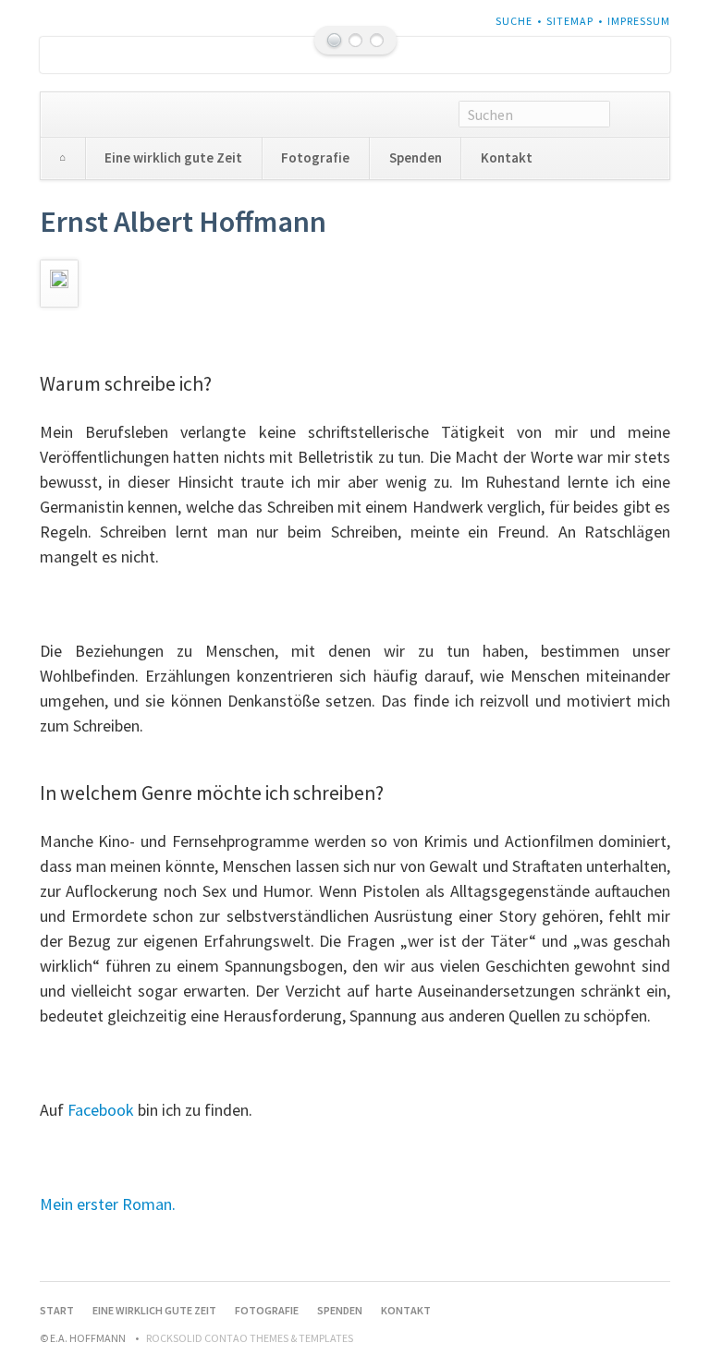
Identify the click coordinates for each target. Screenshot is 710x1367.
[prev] (80, 54)
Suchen (639, 114)
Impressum (638, 21)
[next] (629, 54)
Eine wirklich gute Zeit (173, 157)
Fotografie (315, 157)
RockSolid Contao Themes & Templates (249, 1338)
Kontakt (506, 157)
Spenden (415, 157)
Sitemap (570, 21)
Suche (514, 21)
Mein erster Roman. (108, 1204)
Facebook (100, 1109)
